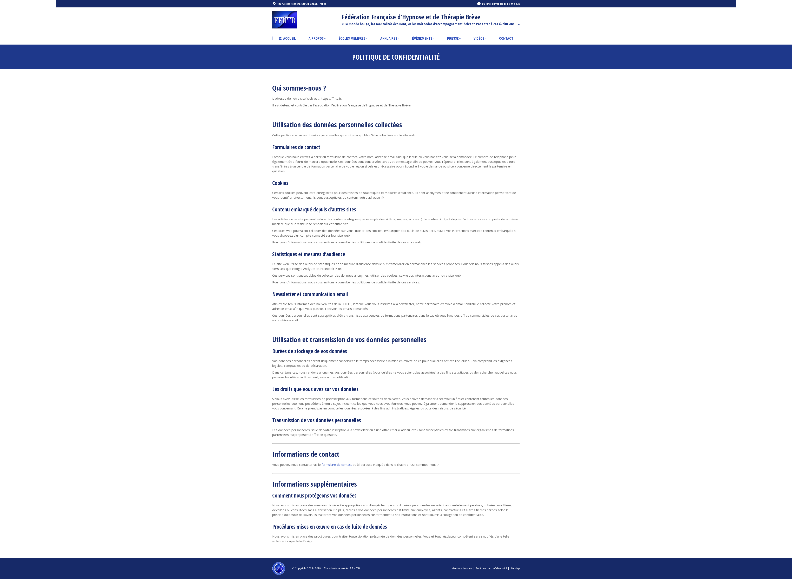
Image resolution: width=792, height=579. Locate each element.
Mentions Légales (462, 568)
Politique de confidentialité (491, 568)
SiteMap (515, 568)
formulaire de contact (337, 464)
